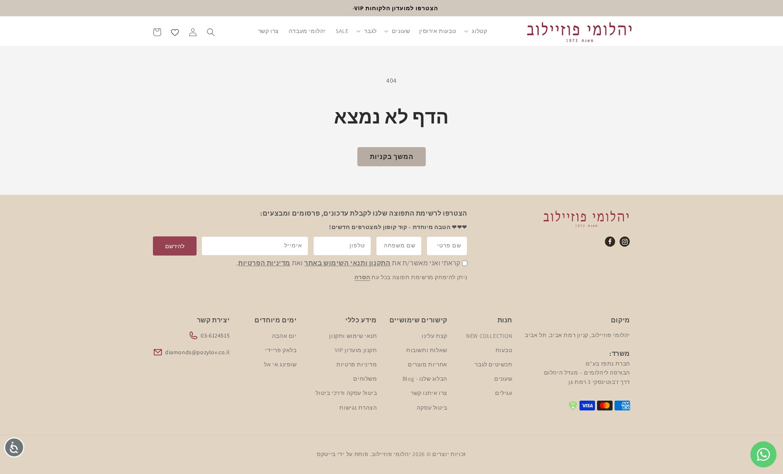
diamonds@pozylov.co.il (197, 351)
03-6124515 (215, 335)
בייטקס (326, 454)
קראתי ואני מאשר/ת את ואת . (348, 263)
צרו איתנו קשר (429, 393)
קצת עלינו (434, 335)
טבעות (503, 349)
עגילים (503, 393)
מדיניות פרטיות (356, 364)
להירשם (174, 246)
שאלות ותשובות (426, 349)
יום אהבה (284, 335)
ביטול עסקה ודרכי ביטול (346, 393)
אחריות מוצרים (427, 364)
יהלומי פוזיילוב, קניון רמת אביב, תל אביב (577, 334)
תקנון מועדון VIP (355, 349)
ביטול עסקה (432, 407)
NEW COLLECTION (489, 335)
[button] (476, 32)
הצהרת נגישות (358, 407)
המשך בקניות (392, 156)
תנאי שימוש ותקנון (353, 335)
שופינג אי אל (280, 364)
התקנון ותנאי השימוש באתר (347, 263)
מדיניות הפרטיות (264, 263)
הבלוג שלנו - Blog (425, 378)
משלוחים (365, 378)
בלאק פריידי (281, 349)
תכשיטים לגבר (493, 364)
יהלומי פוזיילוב (391, 454)
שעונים (503, 378)
